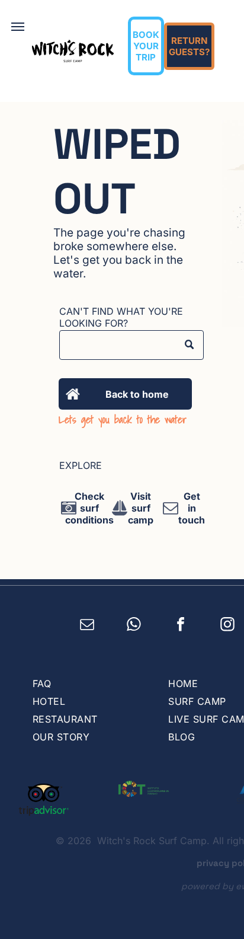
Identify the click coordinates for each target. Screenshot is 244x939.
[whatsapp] (134, 626)
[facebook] (181, 626)
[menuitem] (89, 683)
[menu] (18, 27)
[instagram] (228, 626)
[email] (87, 626)
